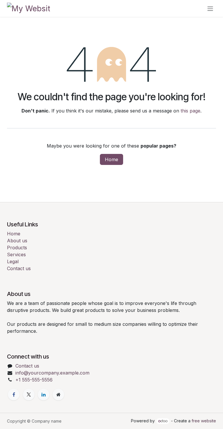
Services (16, 254)
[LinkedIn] (43, 394)
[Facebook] (13, 394)
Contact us (19, 268)
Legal (13, 261)
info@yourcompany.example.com (52, 373)
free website (204, 420)
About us (17, 240)
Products (17, 247)
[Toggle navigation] (210, 8)
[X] (29, 394)
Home (111, 159)
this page (190, 111)
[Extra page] (58, 394)
